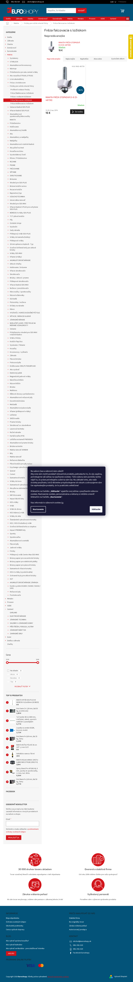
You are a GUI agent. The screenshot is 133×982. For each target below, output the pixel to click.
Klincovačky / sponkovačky (20, 291)
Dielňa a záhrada (13, 640)
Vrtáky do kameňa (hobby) (20, 237)
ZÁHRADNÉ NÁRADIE (17, 320)
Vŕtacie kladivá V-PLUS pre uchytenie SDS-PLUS (24, 208)
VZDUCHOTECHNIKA (17, 196)
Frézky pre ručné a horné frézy (22, 86)
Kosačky (13, 348)
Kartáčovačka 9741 (17, 436)
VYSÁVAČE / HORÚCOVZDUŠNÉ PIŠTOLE (25, 312)
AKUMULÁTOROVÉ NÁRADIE (20, 260)
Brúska (12, 387)
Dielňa (9, 37)
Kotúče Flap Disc (16, 341)
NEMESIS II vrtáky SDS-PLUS (20, 213)
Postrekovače (15, 595)
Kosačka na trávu (16, 151)
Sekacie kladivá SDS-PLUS (20, 107)
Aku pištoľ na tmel (17, 147)
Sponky (13, 533)
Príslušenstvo (15, 123)
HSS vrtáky (14, 502)
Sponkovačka (15, 537)
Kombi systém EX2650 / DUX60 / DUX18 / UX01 (25, 587)
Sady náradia (15, 230)
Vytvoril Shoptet (120, 976)
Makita (9, 54)
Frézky (12, 551)
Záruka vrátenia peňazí (78, 926)
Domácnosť (11, 48)
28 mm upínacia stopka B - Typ (21, 244)
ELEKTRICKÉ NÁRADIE (18, 616)
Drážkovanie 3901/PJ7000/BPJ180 (23, 366)
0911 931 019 (78, 945)
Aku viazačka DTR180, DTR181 (21, 75)
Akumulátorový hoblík (18, 130)
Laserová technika (17, 429)
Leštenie (13, 415)
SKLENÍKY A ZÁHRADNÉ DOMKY (21, 623)
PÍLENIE (12, 165)
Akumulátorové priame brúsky (21, 443)
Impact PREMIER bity (18, 530)
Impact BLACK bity (17, 498)
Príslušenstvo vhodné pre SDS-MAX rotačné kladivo (23, 333)
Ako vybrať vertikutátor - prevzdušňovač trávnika (25, 948)
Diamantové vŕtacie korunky (21, 568)
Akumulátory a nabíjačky (19, 137)
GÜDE (9, 605)
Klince (12, 309)
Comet (12, 474)
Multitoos (13, 390)
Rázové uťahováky (17, 295)
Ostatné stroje (15, 223)
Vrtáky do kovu (15, 481)
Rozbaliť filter (21, 686)
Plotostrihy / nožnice (18, 302)
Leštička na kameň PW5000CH (21, 439)
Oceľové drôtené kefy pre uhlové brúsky (23, 248)
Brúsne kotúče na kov (18, 186)
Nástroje (13, 68)
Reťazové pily (15, 592)
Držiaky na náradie (17, 305)
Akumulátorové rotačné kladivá (22, 144)
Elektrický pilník (16, 373)
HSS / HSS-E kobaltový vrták (21, 523)
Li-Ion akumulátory (17, 79)
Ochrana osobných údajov (16, 922)
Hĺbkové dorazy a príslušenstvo (22, 394)
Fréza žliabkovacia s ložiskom (22, 93)
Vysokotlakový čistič (18, 154)
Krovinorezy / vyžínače (19, 352)
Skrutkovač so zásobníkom (20, 425)
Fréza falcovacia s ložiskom (21, 100)
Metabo (10, 598)
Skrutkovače (15, 274)
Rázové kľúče (15, 383)
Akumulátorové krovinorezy (20, 65)
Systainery (14, 58)
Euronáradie (12, 51)
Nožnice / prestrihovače (19, 288)
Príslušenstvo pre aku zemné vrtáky (24, 72)
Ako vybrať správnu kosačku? (17, 941)
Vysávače (13, 226)
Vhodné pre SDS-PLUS (18, 182)
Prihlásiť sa (13, 837)
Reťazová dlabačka (17, 460)
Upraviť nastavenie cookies (58, 976)
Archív (11, 953)
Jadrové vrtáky (16, 547)
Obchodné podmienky (14, 926)
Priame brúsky (15, 422)
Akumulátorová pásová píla (20, 408)
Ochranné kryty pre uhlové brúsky (23, 575)
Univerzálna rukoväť (17, 200)
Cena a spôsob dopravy (15, 929)
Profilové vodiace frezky (20, 89)
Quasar (12, 471)
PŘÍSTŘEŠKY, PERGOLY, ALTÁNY (22, 626)
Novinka (14, 678)
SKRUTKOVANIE (16, 175)
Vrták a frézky (15, 338)
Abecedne (98, 59)
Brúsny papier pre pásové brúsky (23, 565)
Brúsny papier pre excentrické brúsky (24, 558)
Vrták (12, 505)
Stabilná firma (74, 918)
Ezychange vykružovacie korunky (23, 467)
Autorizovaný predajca (78, 929)
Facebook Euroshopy (81, 953)
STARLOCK (14, 61)
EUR (112, 2)
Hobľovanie (14, 127)
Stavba (10, 44)
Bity (11, 453)
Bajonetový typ (16, 193)
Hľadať (81, 10)
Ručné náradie (15, 432)
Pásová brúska (15, 359)
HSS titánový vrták (17, 512)
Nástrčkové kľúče (17, 380)
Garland (10, 609)
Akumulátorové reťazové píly (21, 397)
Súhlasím (96, 509)
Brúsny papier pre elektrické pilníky (23, 561)
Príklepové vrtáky (17, 240)
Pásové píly (14, 544)
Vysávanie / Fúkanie (17, 345)
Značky (10, 644)
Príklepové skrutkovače (19, 281)
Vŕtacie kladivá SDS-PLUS (19, 110)
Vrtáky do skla (15, 516)
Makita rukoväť (15, 456)
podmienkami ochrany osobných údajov (22, 830)
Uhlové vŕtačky (15, 264)
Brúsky (12, 491)
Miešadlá (13, 404)
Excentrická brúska (17, 401)
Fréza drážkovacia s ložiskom (22, 103)
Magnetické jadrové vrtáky (20, 376)
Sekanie (13, 329)
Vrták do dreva (15, 509)
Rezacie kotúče (16, 189)
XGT (11, 579)
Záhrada (10, 40)
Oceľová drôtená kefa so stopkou (23, 526)
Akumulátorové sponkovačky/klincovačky (20, 115)
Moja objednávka (12, 918)
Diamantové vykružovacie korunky (23, 485)
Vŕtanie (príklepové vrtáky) (20, 411)
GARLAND (13, 612)
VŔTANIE (13, 172)
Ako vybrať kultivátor (14, 945)
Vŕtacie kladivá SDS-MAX (19, 285)
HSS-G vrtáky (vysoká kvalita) (21, 572)
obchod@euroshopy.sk (82, 941)
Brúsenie (13, 179)
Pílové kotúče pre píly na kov (21, 464)
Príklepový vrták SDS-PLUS (20, 234)
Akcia (14, 674)
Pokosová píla (15, 362)
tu (62, 502)
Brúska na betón (16, 446)
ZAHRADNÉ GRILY (16, 633)
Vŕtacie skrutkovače (17, 271)
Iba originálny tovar (76, 922)
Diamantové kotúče (17, 477)
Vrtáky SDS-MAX (16, 253)
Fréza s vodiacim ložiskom (21, 96)
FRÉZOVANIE (14, 168)
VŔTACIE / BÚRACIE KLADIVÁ (20, 316)
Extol (9, 637)
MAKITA (13, 119)
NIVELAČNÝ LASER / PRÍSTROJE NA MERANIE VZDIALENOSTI (23, 324)
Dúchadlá (13, 299)
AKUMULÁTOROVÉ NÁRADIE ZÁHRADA (24, 582)
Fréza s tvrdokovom (18, 82)
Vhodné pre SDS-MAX (18, 203)
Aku (11, 134)
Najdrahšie (84, 59)
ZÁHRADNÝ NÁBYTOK (18, 630)
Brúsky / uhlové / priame (19, 278)
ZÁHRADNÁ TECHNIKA (18, 619)
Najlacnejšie (70, 59)
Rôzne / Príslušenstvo (18, 158)
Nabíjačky (13, 140)
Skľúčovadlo (14, 418)
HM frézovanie (15, 495)
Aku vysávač (14, 369)
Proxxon (10, 602)
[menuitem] (8, 19)
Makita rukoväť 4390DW (19, 450)
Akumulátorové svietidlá (19, 540)
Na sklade (15, 670)
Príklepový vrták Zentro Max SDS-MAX (24, 554)
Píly (11, 220)
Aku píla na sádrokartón (19, 488)
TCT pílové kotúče (17, 216)
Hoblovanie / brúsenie (18, 267)
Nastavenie (38, 509)
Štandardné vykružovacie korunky (23, 519)
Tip (13, 681)
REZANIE (13, 161)
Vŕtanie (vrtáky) (16, 257)
